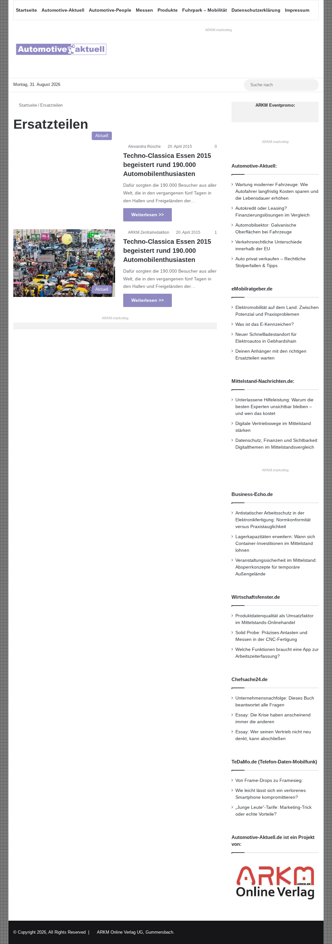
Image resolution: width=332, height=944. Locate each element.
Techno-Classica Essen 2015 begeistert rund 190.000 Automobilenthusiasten (167, 164)
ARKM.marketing (218, 30)
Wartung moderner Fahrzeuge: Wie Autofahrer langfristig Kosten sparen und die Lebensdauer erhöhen (276, 191)
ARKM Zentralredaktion (148, 232)
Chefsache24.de (249, 679)
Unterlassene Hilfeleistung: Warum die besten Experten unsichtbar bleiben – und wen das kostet (274, 406)
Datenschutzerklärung (255, 10)
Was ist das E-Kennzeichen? (264, 324)
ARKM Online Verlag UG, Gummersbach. (135, 932)
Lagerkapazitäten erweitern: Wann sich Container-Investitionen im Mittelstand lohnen (275, 543)
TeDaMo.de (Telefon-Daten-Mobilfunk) (274, 761)
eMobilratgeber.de (251, 288)
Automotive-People (110, 10)
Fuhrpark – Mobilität (204, 10)
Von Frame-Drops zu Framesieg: (269, 780)
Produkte (168, 10)
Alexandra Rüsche (144, 146)
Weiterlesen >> (147, 214)
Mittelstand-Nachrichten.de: (262, 381)
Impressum (297, 10)
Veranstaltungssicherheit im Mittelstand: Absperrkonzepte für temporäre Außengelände (276, 567)
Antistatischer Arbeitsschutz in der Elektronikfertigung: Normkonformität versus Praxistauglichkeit (273, 520)
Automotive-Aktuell (63, 10)
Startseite (26, 10)
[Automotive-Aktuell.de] (61, 49)
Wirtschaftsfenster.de (255, 597)
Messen (144, 10)
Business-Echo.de (252, 494)
